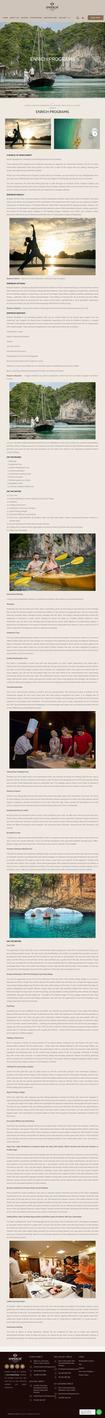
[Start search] (77, 18)
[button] (10, 133)
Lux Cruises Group (12, 1375)
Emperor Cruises (13, 1414)
